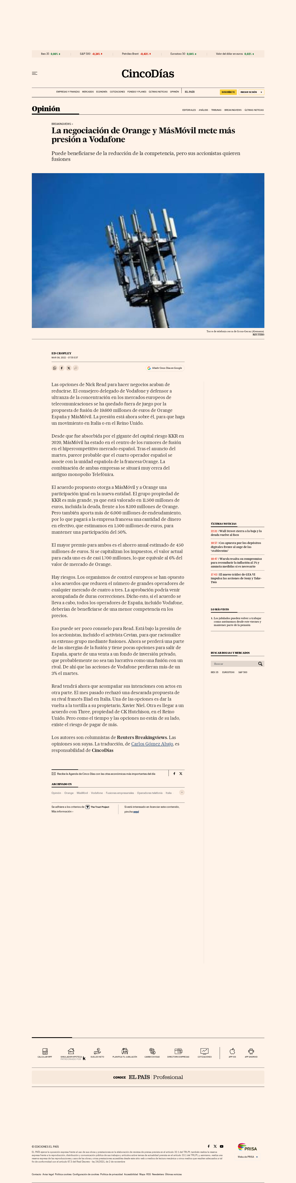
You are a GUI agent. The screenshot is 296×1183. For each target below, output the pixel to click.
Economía (101, 91)
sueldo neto (97, 1057)
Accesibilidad (131, 1174)
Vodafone (97, 792)
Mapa (142, 1174)
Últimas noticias (158, 91)
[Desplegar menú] (34, 73)
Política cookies (63, 1174)
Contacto (36, 1174)
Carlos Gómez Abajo (152, 744)
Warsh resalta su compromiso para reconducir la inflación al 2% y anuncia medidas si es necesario (236, 562)
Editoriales (189, 110)
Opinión (174, 91)
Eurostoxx (228, 672)
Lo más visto (220, 609)
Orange (68, 792)
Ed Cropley (61, 353)
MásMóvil (82, 792)
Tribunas (216, 110)
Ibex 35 (45, 53)
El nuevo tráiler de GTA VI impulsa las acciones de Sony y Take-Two (236, 578)
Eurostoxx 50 (178, 53)
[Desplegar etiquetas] (182, 792)
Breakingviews (233, 110)
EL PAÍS (188, 90)
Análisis (203, 110)
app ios (232, 1057)
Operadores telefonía (149, 792)
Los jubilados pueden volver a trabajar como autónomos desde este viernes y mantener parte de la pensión (237, 622)
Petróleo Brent (130, 53)
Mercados (88, 91)
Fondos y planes (136, 91)
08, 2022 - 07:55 (65, 357)
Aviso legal (48, 1174)
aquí (136, 811)
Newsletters (158, 1174)
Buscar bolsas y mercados (230, 652)
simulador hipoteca (71, 1057)
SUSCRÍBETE (228, 92)
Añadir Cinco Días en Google (167, 368)
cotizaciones (205, 1057)
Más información (62, 811)
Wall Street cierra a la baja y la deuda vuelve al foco (236, 533)
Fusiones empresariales (120, 792)
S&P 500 (85, 53)
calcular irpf (45, 1057)
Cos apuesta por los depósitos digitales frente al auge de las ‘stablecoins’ (236, 546)
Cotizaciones (117, 91)
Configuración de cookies (86, 1174)
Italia (169, 792)
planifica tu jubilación (125, 1057)
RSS (148, 1174)
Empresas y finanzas (68, 91)
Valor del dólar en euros (229, 53)
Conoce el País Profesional (148, 1077)
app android (251, 1057)
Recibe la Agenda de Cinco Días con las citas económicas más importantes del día (106, 773)
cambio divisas (152, 1057)
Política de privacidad (111, 1174)
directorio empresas (178, 1057)
